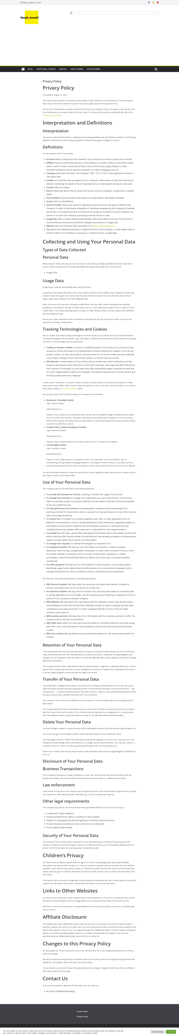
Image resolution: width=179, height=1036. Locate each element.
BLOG (30, 69)
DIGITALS (63, 69)
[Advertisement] (89, 47)
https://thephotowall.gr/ (104, 226)
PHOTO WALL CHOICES (45, 69)
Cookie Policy (82, 1011)
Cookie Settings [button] (157, 1032)
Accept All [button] (171, 1032)
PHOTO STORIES (93, 69)
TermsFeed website (69, 388)
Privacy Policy (82, 1016)
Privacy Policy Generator (52, 115)
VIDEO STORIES (77, 69)
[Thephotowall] (23, 69)
